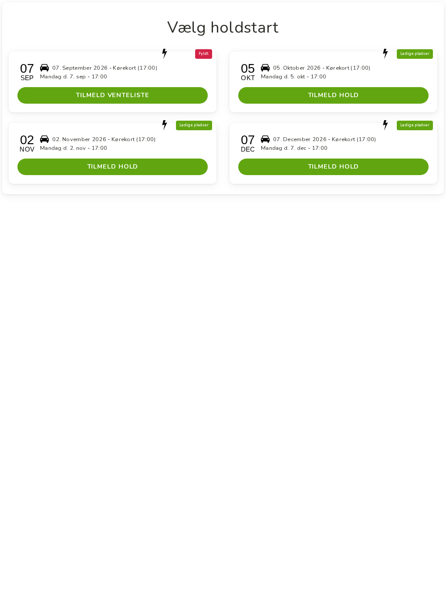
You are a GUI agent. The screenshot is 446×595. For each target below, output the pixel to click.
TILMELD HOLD (333, 95)
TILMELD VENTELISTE (112, 95)
